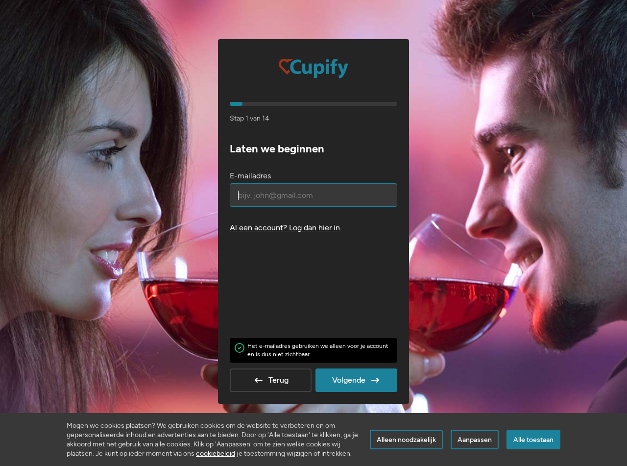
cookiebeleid (215, 453)
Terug (278, 380)
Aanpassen (475, 440)
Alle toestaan (533, 440)
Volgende (348, 380)
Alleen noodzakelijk (406, 440)
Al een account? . (285, 227)
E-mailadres (250, 175)
